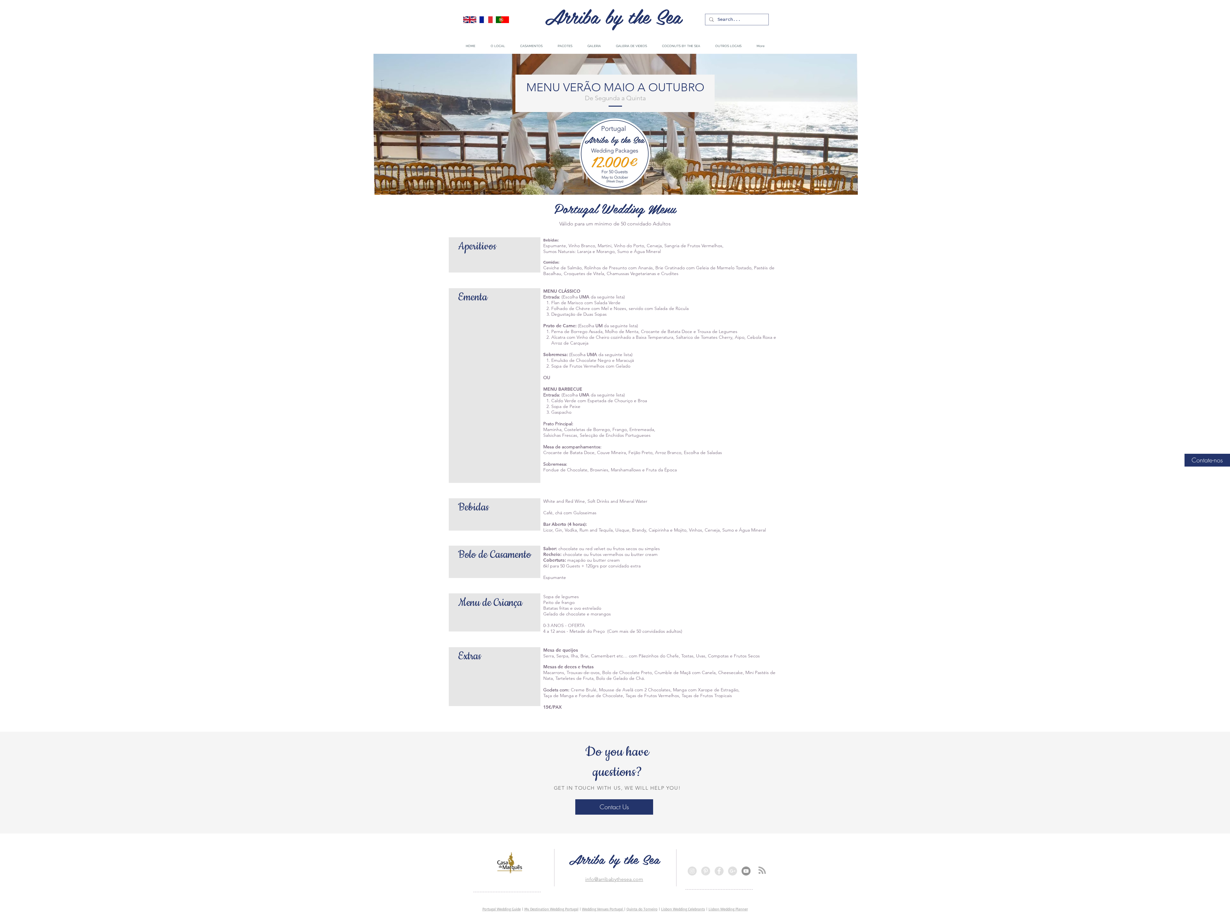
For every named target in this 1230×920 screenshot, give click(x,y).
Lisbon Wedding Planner (728, 909)
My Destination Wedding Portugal (551, 909)
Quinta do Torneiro (642, 909)
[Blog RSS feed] (762, 871)
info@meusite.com (492, 858)
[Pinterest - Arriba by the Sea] (705, 871)
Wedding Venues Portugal (603, 909)
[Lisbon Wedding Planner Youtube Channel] (746, 871)
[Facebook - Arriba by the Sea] (719, 871)
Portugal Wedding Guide (501, 909)
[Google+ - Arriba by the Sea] (732, 871)
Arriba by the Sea (613, 15)
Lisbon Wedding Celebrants (683, 909)
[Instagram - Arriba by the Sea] (692, 871)
